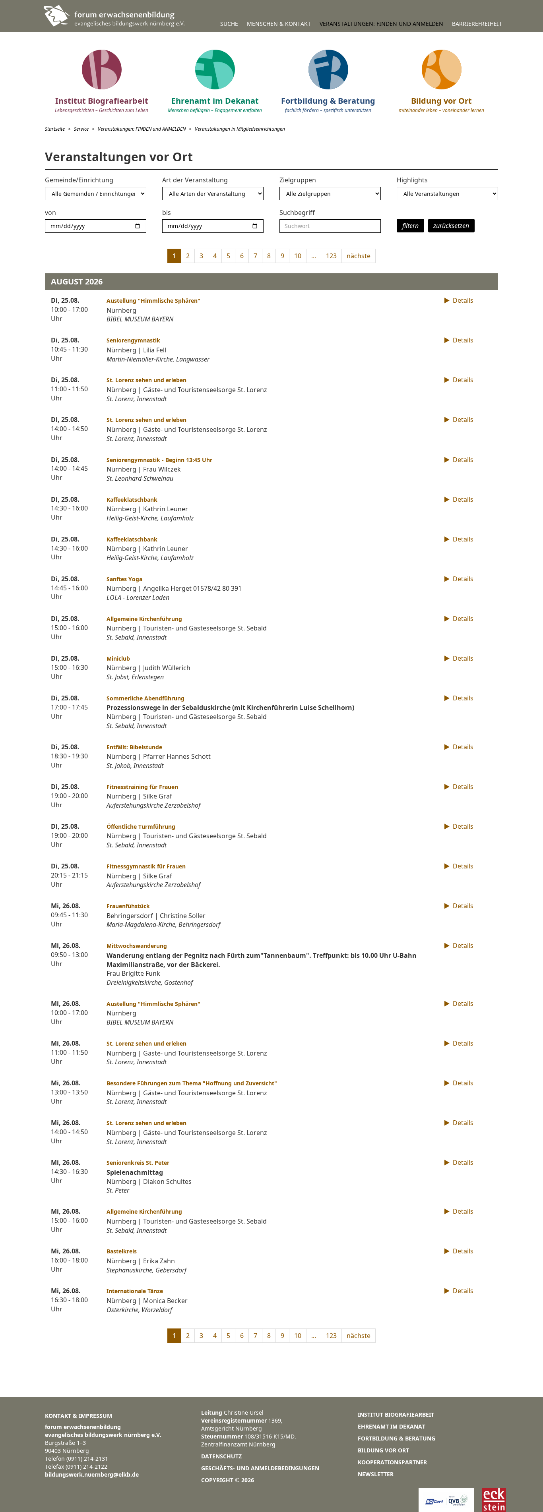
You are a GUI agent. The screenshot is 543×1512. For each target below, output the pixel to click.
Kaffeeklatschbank (132, 499)
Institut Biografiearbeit (396, 1414)
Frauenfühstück (128, 906)
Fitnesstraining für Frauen (142, 787)
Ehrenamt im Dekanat (391, 1426)
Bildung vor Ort (383, 1450)
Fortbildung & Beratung (396, 1438)
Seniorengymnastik (133, 340)
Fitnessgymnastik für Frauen (146, 866)
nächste (358, 255)
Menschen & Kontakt (279, 23)
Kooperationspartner (392, 1462)
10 (297, 255)
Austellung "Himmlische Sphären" (153, 300)
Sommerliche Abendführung (145, 698)
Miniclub (118, 658)
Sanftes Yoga (124, 579)
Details (462, 300)
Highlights (412, 180)
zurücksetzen (451, 225)
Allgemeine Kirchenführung (144, 619)
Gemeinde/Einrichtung (79, 180)
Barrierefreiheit (477, 23)
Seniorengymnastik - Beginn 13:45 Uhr (159, 460)
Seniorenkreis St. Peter (138, 1162)
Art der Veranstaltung (195, 180)
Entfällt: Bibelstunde (134, 747)
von (50, 212)
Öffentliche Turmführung (141, 826)
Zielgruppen (297, 180)
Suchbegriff (297, 212)
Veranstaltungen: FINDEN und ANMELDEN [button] (381, 23)
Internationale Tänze (135, 1291)
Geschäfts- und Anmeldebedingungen (260, 1468)
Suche (229, 23)
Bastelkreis (122, 1251)
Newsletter (376, 1474)
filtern (410, 225)
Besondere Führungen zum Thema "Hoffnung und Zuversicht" (192, 1083)
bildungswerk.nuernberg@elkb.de (92, 1474)
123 (331, 255)
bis (166, 212)
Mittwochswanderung (137, 945)
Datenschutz (221, 1456)
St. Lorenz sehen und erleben (146, 380)
